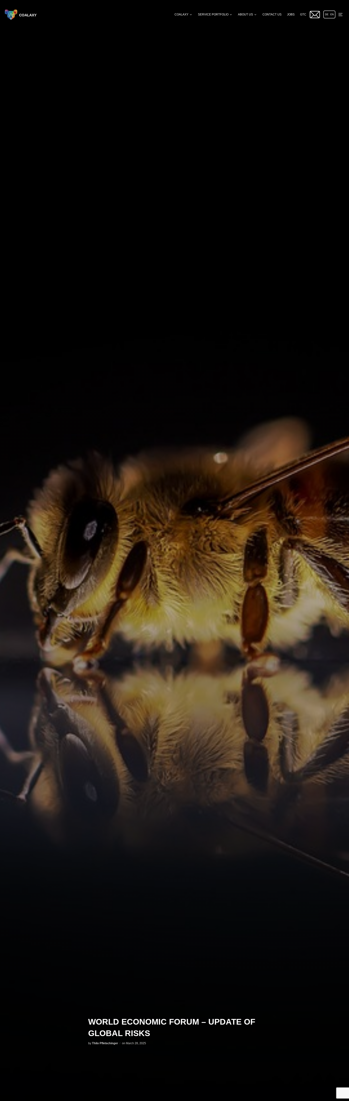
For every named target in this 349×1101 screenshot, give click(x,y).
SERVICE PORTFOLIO (213, 14)
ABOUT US (245, 14)
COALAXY (28, 15)
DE (326, 14)
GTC (303, 14)
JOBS (291, 14)
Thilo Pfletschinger (105, 1043)
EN (332, 14)
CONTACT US (272, 14)
